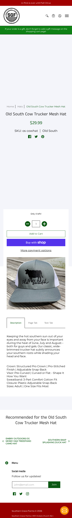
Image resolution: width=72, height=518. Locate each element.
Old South (49, 131)
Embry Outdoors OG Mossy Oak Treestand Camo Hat (18, 441)
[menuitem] (47, 16)
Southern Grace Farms (23, 511)
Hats (20, 106)
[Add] (44, 224)
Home (10, 106)
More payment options (36, 250)
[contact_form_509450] (64, 510)
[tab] (16, 323)
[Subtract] (27, 224)
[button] (47, 16)
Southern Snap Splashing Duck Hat (54, 441)
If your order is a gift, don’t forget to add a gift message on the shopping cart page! (36, 30)
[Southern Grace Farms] (11, 16)
